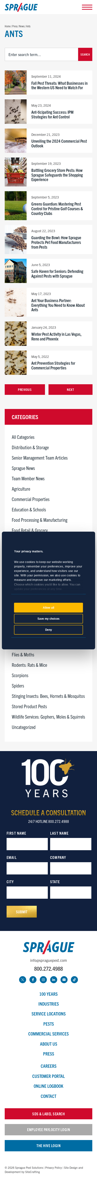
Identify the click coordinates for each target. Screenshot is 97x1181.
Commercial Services (48, 1033)
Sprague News (23, 468)
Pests (48, 1024)
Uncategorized (24, 727)
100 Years (48, 994)
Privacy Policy (53, 1167)
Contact (48, 1096)
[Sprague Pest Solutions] (21, 8)
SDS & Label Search (48, 1113)
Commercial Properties (30, 499)
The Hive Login (48, 1145)
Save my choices (48, 618)
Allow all (48, 607)
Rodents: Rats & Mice (29, 665)
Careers (49, 1066)
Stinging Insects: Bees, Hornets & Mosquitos (48, 696)
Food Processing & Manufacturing (39, 520)
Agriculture (21, 489)
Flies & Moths (23, 654)
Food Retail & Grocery (30, 530)
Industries (48, 1004)
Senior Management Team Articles (40, 458)
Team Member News (28, 478)
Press (48, 1053)
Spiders (18, 685)
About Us (48, 1044)
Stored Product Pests (29, 706)
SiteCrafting (32, 1171)
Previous (25, 389)
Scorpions (20, 675)
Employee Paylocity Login (48, 1129)
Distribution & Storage (30, 447)
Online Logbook (48, 1086)
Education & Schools (29, 509)
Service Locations (49, 1013)
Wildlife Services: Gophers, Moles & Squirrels (48, 717)
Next (70, 389)
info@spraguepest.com (48, 960)
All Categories (23, 437)
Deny (48, 629)
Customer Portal (48, 1076)
